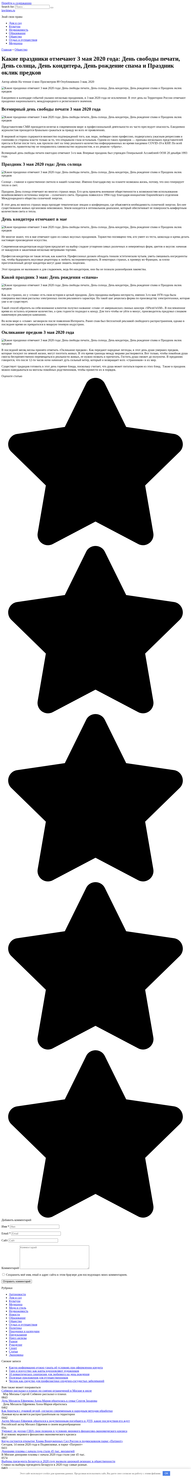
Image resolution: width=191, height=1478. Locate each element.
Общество (15, 36)
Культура (14, 26)
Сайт (4, 1240)
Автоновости (17, 1294)
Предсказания (18, 1334)
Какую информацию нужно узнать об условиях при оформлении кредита (56, 1367)
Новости (14, 1314)
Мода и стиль (17, 1307)
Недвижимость (18, 29)
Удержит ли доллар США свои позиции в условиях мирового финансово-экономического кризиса (64, 1431)
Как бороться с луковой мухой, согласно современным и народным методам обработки (57, 1410)
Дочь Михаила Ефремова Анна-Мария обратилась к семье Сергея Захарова (49, 1400)
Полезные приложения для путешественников (38, 1377)
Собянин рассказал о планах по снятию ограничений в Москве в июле (46, 1390)
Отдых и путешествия (23, 39)
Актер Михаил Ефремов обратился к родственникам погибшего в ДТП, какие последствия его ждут (65, 1421)
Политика (15, 1328)
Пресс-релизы (18, 1338)
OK (166, 1473)
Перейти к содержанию (16, 3)
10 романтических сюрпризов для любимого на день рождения (49, 1374)
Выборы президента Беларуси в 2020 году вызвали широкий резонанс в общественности (58, 1461)
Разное (13, 1341)
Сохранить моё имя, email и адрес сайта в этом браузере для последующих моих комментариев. (66, 1274)
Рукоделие (15, 1344)
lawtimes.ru (8, 10)
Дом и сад (15, 23)
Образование (17, 33)
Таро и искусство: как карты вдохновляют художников (44, 1370)
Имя (5, 1226)
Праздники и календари (24, 1331)
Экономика (16, 1354)
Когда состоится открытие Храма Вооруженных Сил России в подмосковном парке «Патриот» (62, 1441)
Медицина (15, 43)
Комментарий (10, 1268)
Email (6, 1233)
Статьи (13, 1351)
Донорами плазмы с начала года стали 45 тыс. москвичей (38, 1451)
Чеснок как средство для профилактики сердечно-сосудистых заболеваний (56, 1381)
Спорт (13, 1348)
